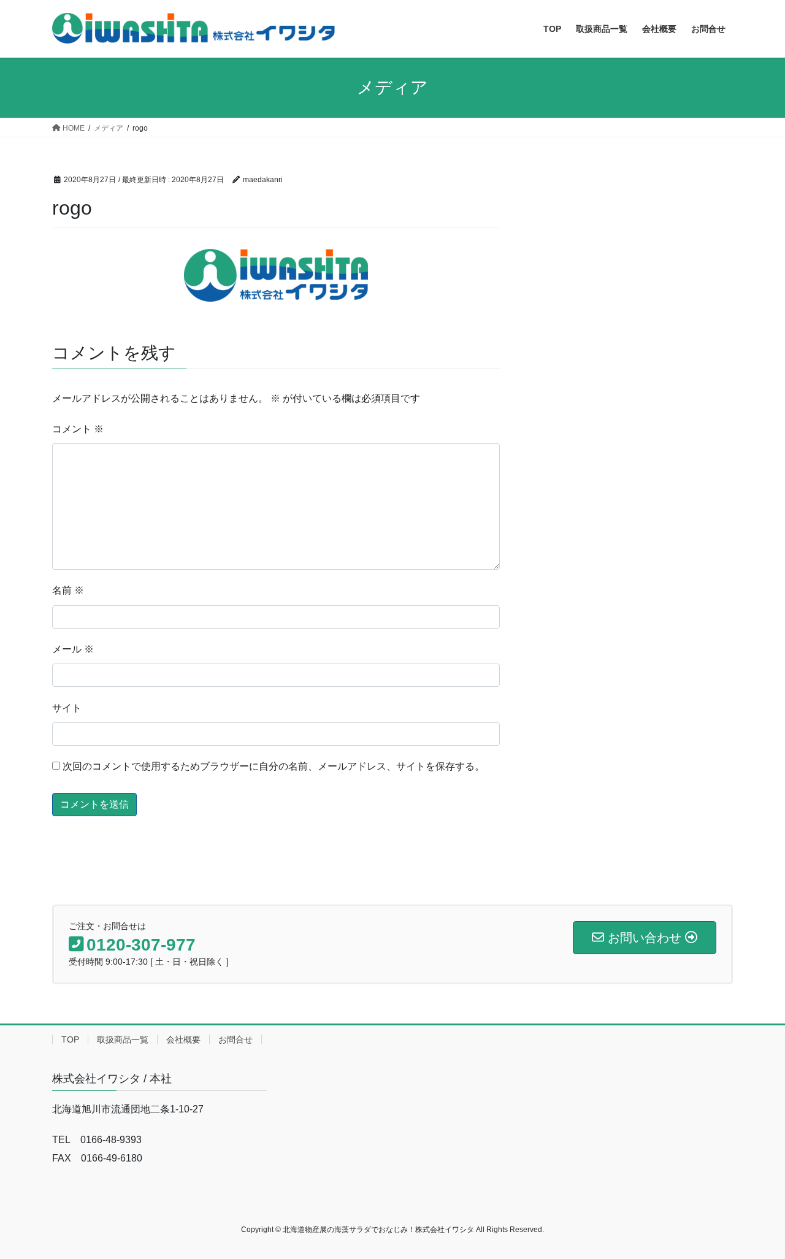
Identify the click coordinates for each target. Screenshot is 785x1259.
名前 (68, 590)
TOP (70, 1039)
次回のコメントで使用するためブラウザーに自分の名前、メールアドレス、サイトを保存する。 (273, 766)
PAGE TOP (755, 1210)
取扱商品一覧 (122, 1039)
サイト (67, 708)
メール (73, 649)
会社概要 (183, 1039)
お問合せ (235, 1039)
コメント (78, 429)
